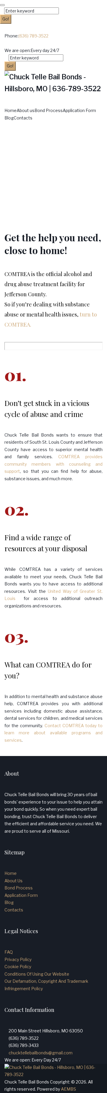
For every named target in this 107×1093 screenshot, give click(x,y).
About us (25, 110)
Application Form (79, 110)
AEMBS (68, 1089)
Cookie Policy (17, 966)
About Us (13, 880)
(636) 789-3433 (24, 1045)
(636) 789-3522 (33, 35)
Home (10, 110)
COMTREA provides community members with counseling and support (53, 464)
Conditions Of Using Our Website (36, 974)
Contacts (23, 117)
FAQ (8, 952)
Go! (5, 18)
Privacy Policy (18, 959)
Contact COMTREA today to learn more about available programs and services (53, 733)
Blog (9, 117)
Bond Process (48, 110)
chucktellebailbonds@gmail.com (41, 1052)
